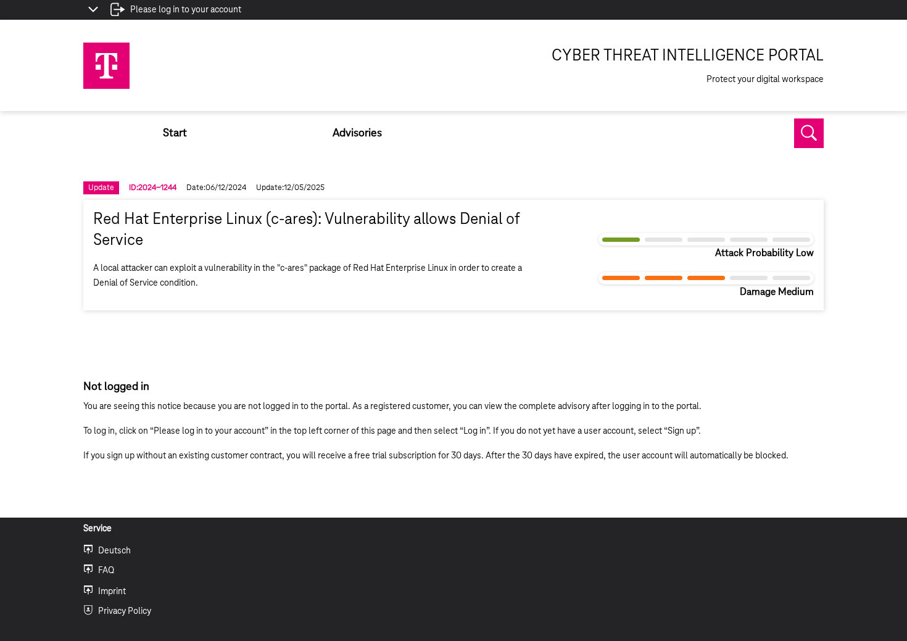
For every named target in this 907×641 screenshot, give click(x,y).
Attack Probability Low (764, 253)
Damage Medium (777, 292)
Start (175, 133)
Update (101, 187)
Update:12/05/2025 (290, 187)
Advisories (357, 133)
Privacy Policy (124, 611)
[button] (809, 133)
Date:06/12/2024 (216, 187)
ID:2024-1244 (152, 187)
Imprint (112, 592)
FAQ (106, 571)
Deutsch (114, 551)
